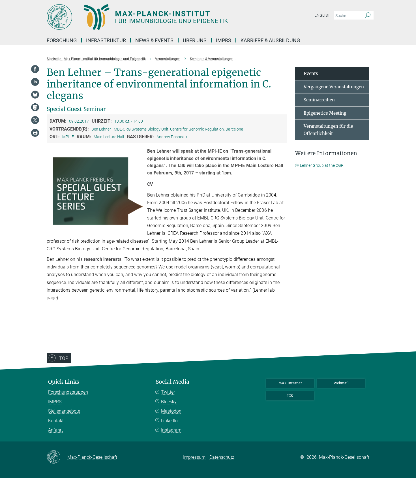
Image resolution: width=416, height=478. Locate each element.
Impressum (194, 457)
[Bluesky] (35, 94)
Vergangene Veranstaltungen (334, 86)
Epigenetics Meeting (325, 113)
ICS (290, 396)
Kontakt (56, 420)
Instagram (171, 430)
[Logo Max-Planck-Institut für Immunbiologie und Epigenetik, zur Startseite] (153, 17)
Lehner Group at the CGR (322, 165)
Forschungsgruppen (68, 392)
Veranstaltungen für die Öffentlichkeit (328, 129)
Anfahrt (55, 430)
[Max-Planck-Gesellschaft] (57, 457)
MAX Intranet (290, 383)
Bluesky (169, 401)
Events (311, 73)
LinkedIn (169, 420)
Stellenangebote (64, 411)
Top (63, 358)
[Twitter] (35, 120)
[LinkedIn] (35, 82)
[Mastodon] (35, 107)
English (322, 15)
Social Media (172, 382)
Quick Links (63, 382)
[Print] (35, 133)
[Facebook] (35, 69)
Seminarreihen (319, 100)
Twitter (168, 392)
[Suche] (368, 16)
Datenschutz (221, 457)
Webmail (341, 383)
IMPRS (223, 40)
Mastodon (171, 411)
